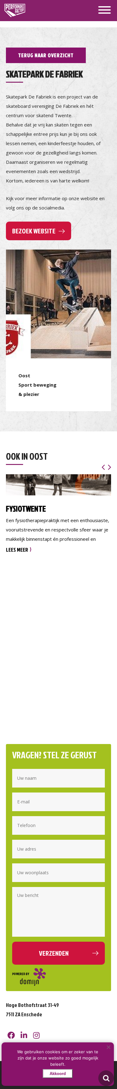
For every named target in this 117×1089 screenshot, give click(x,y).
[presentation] (103, 467)
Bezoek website (34, 231)
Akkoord (58, 1073)
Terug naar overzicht (46, 55)
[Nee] (108, 1047)
